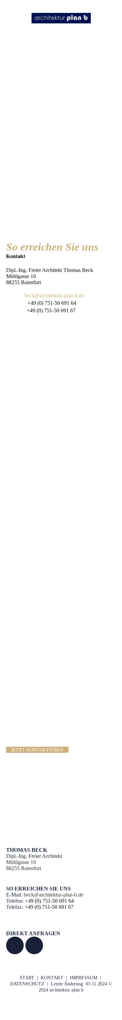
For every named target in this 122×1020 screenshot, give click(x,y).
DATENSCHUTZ (27, 983)
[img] (61, 18)
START (27, 977)
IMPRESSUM (83, 977)
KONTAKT (52, 977)
